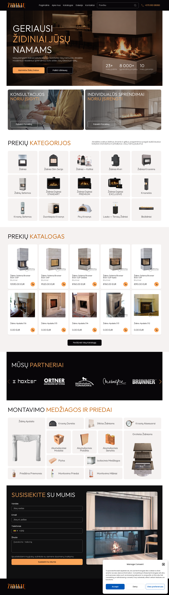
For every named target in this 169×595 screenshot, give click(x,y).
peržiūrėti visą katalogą (84, 342)
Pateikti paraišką (24, 124)
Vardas (15, 504)
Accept (115, 586)
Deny (135, 586)
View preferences (155, 586)
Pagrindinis (44, 5)
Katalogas (68, 5)
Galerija (79, 5)
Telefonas (16, 526)
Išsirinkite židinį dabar (28, 70)
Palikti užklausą (60, 70)
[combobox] (18, 531)
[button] (163, 564)
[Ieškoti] (135, 5)
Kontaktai (90, 5)
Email (14, 515)
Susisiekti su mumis (47, 561)
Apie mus (56, 5)
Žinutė (14, 537)
